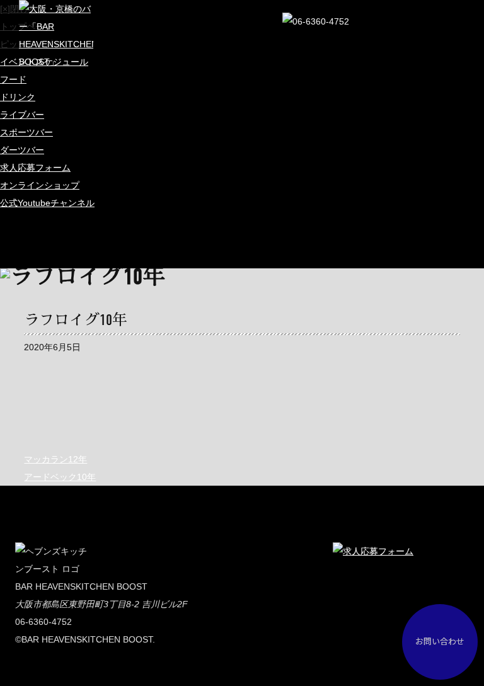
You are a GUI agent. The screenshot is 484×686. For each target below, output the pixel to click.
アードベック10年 (60, 477)
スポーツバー (26, 132)
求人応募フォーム (35, 168)
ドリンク (17, 97)
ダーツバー (22, 150)
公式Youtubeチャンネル (47, 203)
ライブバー (22, 115)
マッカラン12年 (55, 459)
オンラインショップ (39, 185)
